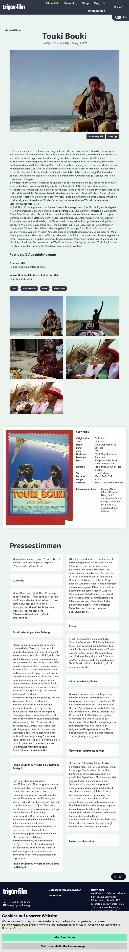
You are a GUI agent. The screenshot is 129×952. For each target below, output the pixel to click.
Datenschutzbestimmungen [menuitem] (65, 889)
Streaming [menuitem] (70, 3)
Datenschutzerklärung (15, 924)
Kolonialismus (29, 288)
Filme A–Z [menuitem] (52, 3)
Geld (14, 288)
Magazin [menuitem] (99, 3)
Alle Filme (14, 30)
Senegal (76, 43)
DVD (111, 136)
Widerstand (59, 288)
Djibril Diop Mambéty (58, 43)
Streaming (94, 136)
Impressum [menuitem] (55, 895)
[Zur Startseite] (14, 7)
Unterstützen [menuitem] (96, 10)
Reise (44, 288)
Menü (119, 8)
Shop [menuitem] (85, 3)
